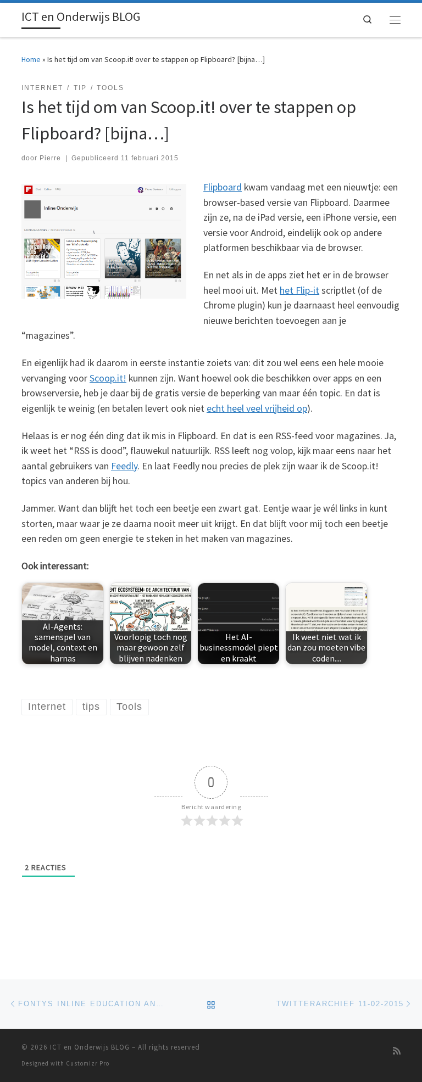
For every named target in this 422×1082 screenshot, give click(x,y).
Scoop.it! (108, 378)
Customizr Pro (87, 1063)
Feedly (124, 466)
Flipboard (222, 187)
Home (31, 59)
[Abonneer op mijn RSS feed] (397, 1051)
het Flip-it (299, 290)
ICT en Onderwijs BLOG (90, 1047)
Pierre (50, 158)
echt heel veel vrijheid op (257, 408)
